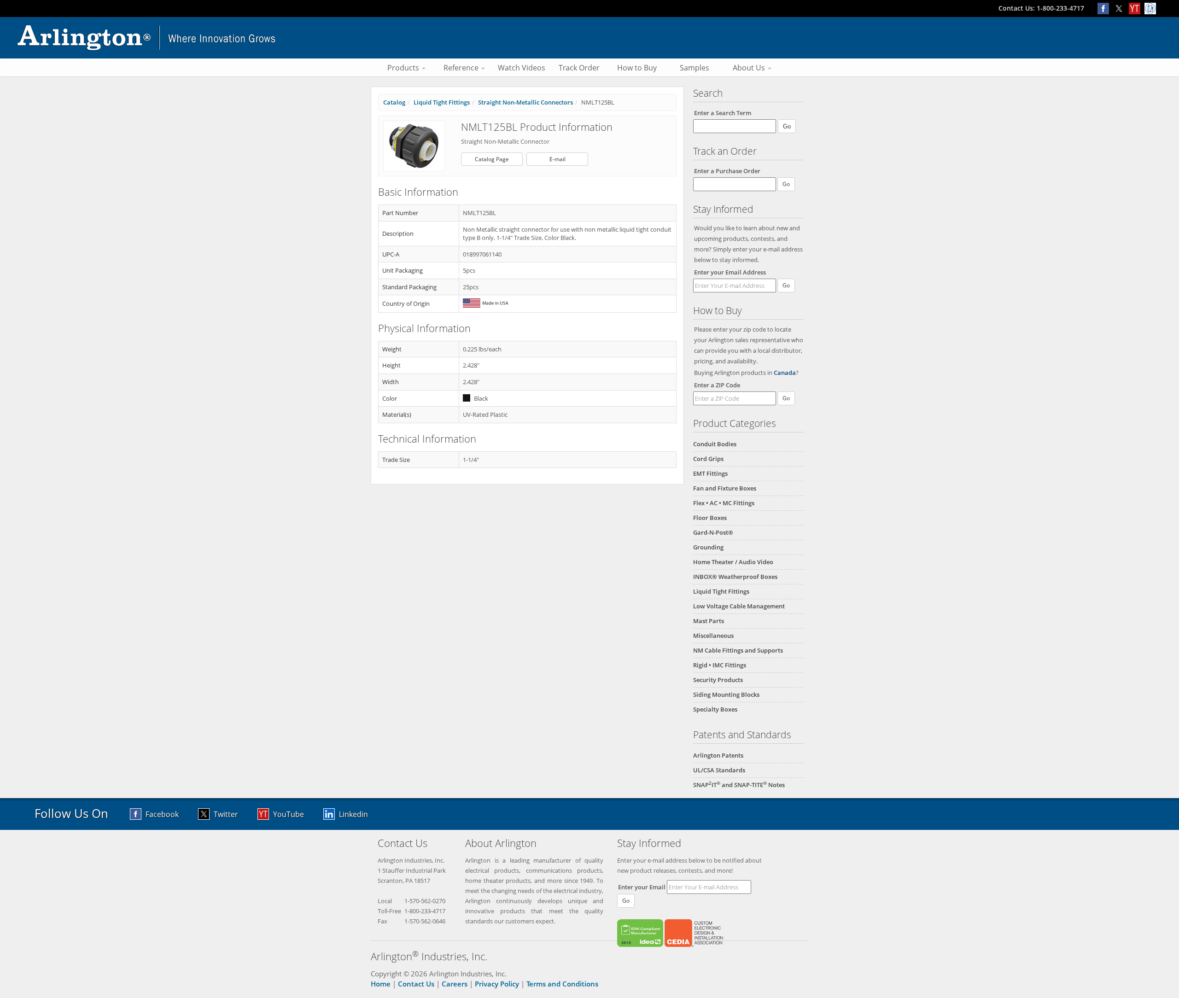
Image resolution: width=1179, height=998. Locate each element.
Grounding (708, 547)
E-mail (557, 159)
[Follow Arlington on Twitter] (1121, 8)
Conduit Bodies (714, 444)
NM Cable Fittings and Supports (738, 650)
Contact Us (416, 983)
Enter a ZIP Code (717, 385)
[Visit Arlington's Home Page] (589, 37)
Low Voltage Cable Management (739, 606)
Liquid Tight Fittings (721, 591)
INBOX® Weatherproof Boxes (735, 576)
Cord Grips (708, 459)
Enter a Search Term (722, 113)
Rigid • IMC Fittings (719, 665)
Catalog (394, 102)
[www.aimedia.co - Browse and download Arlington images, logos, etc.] (1151, 8)
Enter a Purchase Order (727, 171)
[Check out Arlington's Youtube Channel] (1136, 8)
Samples (694, 68)
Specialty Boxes (715, 709)
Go (786, 285)
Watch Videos (521, 68)
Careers (454, 983)
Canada (785, 372)
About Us (750, 68)
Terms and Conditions (562, 983)
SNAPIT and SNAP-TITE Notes (739, 785)
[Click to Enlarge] (414, 145)
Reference (462, 68)
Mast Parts (708, 621)
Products (404, 68)
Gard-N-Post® (713, 532)
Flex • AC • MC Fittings (723, 503)
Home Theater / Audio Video (733, 562)
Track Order (579, 68)
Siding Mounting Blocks (726, 694)
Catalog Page (492, 159)
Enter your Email (641, 887)
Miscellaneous (713, 635)
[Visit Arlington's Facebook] (1105, 8)
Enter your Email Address (730, 272)
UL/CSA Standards (719, 770)
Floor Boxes (710, 518)
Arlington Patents (718, 755)
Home (381, 983)
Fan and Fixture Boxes (724, 488)
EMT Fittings (710, 473)
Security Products (718, 680)
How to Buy (637, 68)
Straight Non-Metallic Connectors (525, 102)
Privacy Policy (497, 983)
